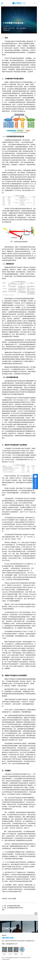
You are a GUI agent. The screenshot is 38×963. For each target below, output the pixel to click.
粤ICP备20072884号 (26, 957)
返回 (3, 909)
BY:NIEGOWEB (6, 959)
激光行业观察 (12, 898)
